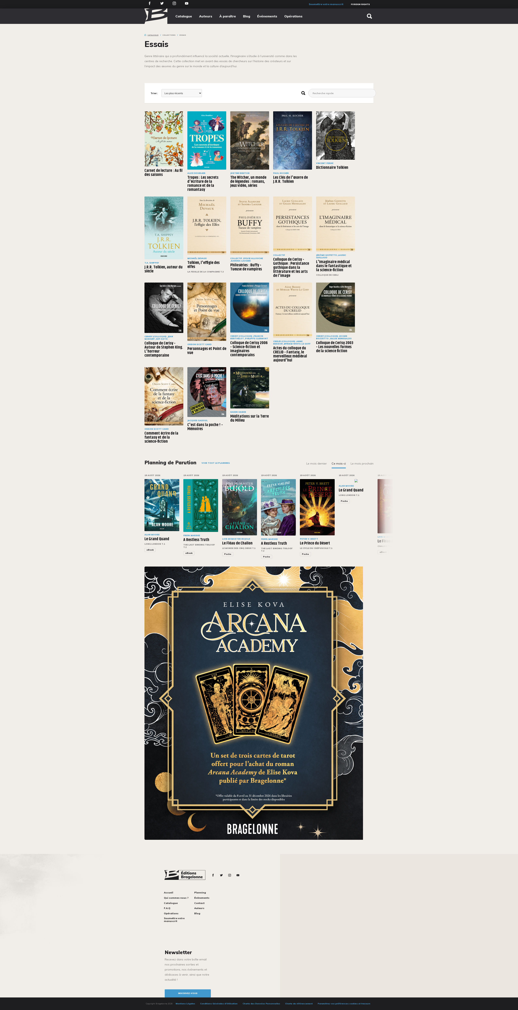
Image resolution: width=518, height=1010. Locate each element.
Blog (246, 16)
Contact (199, 903)
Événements (267, 16)
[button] (387, 519)
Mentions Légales (185, 1003)
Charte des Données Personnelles (261, 1003)
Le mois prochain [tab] (362, 463)
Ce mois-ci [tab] (339, 463)
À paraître (227, 16)
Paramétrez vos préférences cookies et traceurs (344, 1003)
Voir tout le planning (216, 463)
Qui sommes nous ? (176, 897)
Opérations (293, 16)
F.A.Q (167, 908)
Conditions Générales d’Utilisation (219, 1003)
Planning (200, 892)
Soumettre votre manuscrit (326, 4)
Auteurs (205, 16)
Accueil (168, 892)
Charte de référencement (299, 1003)
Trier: (154, 93)
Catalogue (183, 16)
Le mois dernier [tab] (316, 463)
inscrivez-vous (187, 993)
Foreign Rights (360, 4)
